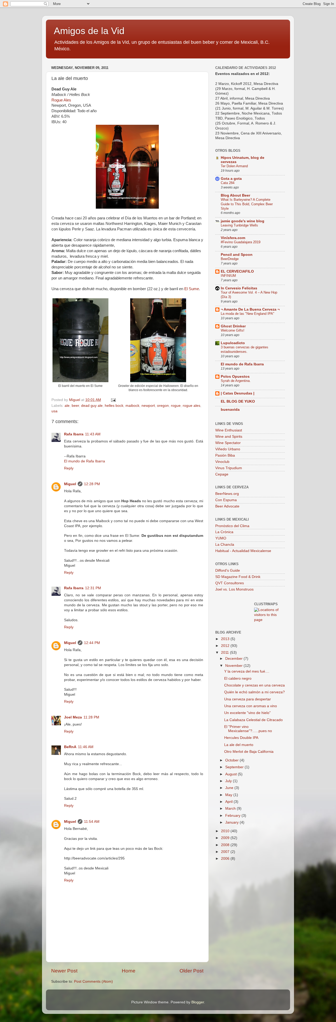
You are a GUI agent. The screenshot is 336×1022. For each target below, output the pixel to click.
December (234, 659)
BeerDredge (230, 259)
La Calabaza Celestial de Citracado (253, 720)
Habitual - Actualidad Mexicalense (243, 551)
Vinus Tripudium (228, 468)
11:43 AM (93, 434)
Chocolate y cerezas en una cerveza (254, 685)
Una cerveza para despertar (247, 699)
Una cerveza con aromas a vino (250, 706)
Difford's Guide (227, 570)
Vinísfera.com (233, 238)
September (235, 767)
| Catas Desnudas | (237, 393)
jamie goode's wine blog (242, 221)
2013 (225, 639)
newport (148, 406)
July (229, 781)
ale (67, 406)
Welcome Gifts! (232, 330)
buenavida (230, 410)
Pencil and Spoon (237, 255)
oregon (163, 406)
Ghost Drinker (233, 326)
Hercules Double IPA (241, 738)
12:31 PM (93, 588)
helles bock (114, 406)
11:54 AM (91, 822)
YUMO (220, 538)
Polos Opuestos (235, 376)
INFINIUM (228, 276)
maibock (132, 406)
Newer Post (64, 971)
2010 (225, 831)
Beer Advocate (227, 506)
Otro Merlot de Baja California (249, 752)
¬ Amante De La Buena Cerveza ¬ (250, 309)
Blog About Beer (235, 195)
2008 (225, 845)
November (234, 666)
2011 (225, 653)
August (231, 774)
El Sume (191, 289)
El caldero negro (237, 678)
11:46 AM (85, 747)
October (232, 760)
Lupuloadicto (233, 343)
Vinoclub (222, 462)
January (232, 822)
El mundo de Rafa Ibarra (84, 461)
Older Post (191, 971)
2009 (225, 838)
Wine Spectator (228, 443)
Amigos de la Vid (89, 30)
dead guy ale (92, 406)
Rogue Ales (61, 100)
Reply (69, 468)
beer (75, 406)
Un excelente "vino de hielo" (247, 713)
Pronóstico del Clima (232, 526)
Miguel (70, 484)
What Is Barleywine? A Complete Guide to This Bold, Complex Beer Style (247, 204)
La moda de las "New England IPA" (247, 314)
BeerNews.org (227, 494)
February (233, 816)
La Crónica (224, 532)
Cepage (221, 474)
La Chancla (224, 545)
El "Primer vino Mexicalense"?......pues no (248, 729)
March (231, 808)
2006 (225, 859)
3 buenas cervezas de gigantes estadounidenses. (244, 349)
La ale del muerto (238, 745)
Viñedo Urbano (227, 449)
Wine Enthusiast (228, 430)
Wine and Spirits (228, 437)
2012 (225, 646)
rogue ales (191, 406)
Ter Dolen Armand (234, 166)
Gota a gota (231, 179)
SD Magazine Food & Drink (237, 577)
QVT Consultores (229, 583)
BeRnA (70, 747)
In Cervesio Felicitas (239, 288)
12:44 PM (92, 643)
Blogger (197, 1002)
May (229, 795)
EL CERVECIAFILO (237, 271)
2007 (225, 852)
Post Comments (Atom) (93, 981)
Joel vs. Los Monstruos (234, 589)
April (229, 802)
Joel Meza (73, 717)
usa (54, 411)
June (229, 788)
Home (128, 971)
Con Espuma (226, 500)
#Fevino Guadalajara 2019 (240, 242)
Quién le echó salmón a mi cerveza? (254, 692)
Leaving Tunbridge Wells (239, 225)
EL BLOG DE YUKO (238, 401)
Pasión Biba (225, 455)
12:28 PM (92, 484)
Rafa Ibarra (73, 434)
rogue (176, 406)
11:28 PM (91, 717)
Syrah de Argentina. (236, 381)
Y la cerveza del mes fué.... (246, 671)
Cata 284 (227, 183)
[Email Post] (113, 400)
